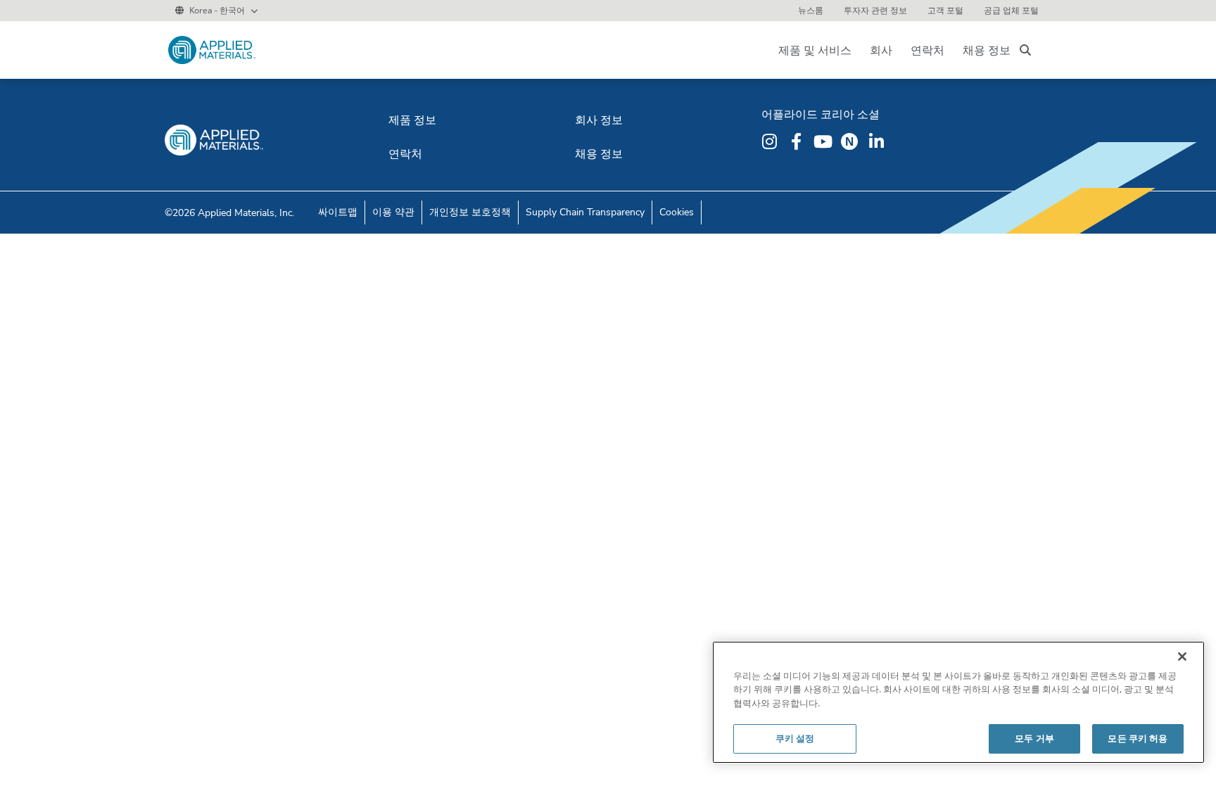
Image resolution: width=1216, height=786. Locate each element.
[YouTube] (825, 141)
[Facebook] (798, 141)
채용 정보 (987, 50)
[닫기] (1182, 656)
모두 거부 (1034, 738)
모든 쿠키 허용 (1137, 738)
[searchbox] (1025, 50)
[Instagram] (771, 141)
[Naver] (851, 141)
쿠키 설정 (795, 738)
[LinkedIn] (878, 141)
